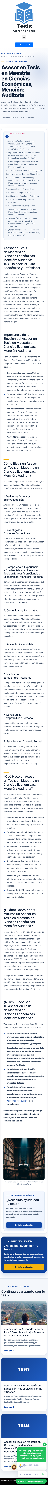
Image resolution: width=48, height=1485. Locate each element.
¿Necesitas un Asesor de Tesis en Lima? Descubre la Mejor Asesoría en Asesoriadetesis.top (24, 1332)
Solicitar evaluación (24, 1225)
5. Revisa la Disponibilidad (19, 192)
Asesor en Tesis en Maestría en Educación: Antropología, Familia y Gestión (23, 1388)
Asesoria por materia (14, 53)
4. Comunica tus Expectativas (20, 189)
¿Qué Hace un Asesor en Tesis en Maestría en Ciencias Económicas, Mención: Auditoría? (22, 212)
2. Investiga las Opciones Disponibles (24, 174)
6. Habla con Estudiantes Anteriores (23, 196)
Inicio (3, 53)
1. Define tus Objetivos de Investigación (25, 170)
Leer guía (9, 1350)
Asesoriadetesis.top (16, 1101)
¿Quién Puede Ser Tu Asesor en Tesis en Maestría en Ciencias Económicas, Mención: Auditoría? (24, 232)
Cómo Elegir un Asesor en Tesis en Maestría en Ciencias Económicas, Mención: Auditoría (23, 164)
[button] (24, 37)
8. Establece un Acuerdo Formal (21, 206)
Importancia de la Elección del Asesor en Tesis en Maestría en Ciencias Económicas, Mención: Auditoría (24, 155)
